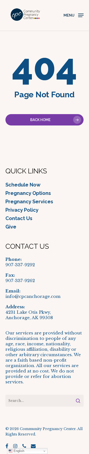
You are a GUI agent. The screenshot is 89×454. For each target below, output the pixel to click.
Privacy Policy (22, 210)
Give (10, 227)
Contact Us (18, 218)
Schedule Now (23, 185)
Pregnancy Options (28, 193)
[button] (74, 15)
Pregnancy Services (29, 202)
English (18, 451)
